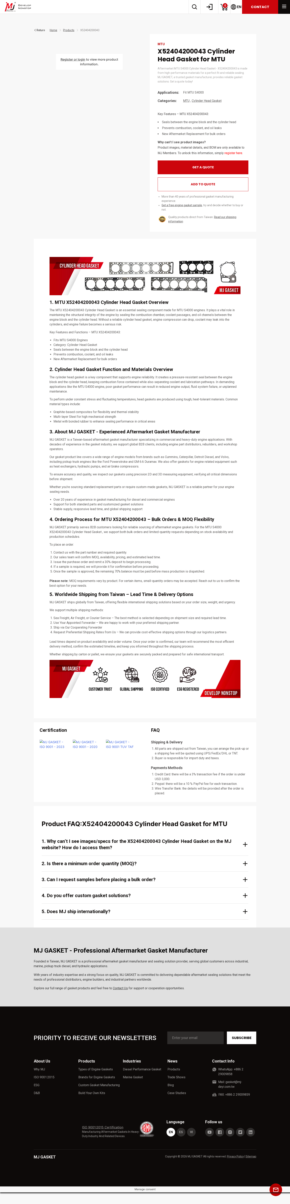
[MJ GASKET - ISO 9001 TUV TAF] (120, 744)
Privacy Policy (235, 1156)
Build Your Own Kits (91, 1093)
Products (68, 30)
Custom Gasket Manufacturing (99, 1085)
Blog (170, 1085)
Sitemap (251, 1156)
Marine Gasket (133, 1077)
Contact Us (120, 988)
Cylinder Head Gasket (207, 101)
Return (40, 30)
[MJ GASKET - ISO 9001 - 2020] (87, 744)
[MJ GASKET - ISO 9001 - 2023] (54, 744)
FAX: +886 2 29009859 (234, 1094)
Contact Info (223, 1061)
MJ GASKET (45, 1157)
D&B (37, 1093)
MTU (186, 101)
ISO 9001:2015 (44, 1077)
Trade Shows (176, 1077)
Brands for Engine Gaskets (96, 1077)
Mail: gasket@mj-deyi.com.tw (230, 1084)
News (172, 1061)
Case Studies (176, 1093)
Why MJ (39, 1069)
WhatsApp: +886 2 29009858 (230, 1071)
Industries (132, 1061)
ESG (36, 1085)
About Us (42, 1061)
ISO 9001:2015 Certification (102, 1127)
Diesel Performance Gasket (142, 1069)
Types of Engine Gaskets (95, 1069)
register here (233, 153)
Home (53, 30)
